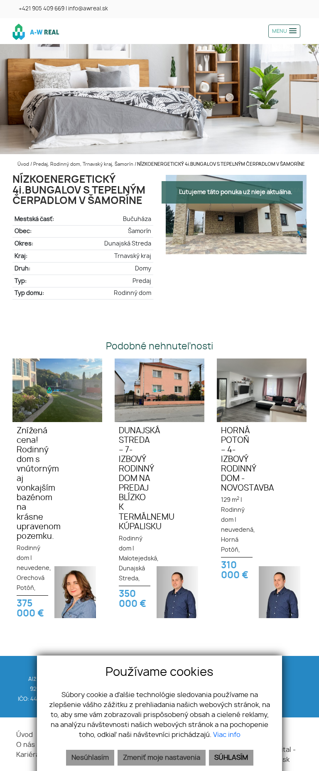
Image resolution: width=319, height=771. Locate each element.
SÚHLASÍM (231, 757)
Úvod (22, 164)
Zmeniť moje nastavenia (161, 757)
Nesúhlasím (90, 757)
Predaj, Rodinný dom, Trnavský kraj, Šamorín (84, 164)
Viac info (226, 735)
